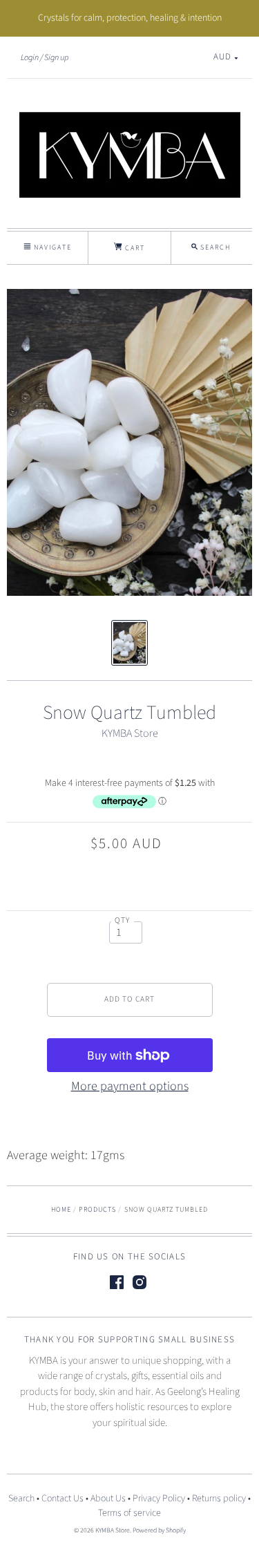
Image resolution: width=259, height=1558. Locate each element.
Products (97, 1209)
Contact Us (62, 1498)
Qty (123, 920)
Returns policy (219, 1498)
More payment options (130, 1086)
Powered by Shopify (159, 1530)
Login (30, 57)
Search (21, 1498)
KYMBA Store (130, 733)
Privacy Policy (159, 1498)
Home (61, 1209)
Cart (133, 248)
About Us (108, 1498)
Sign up (56, 57)
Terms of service (129, 1513)
